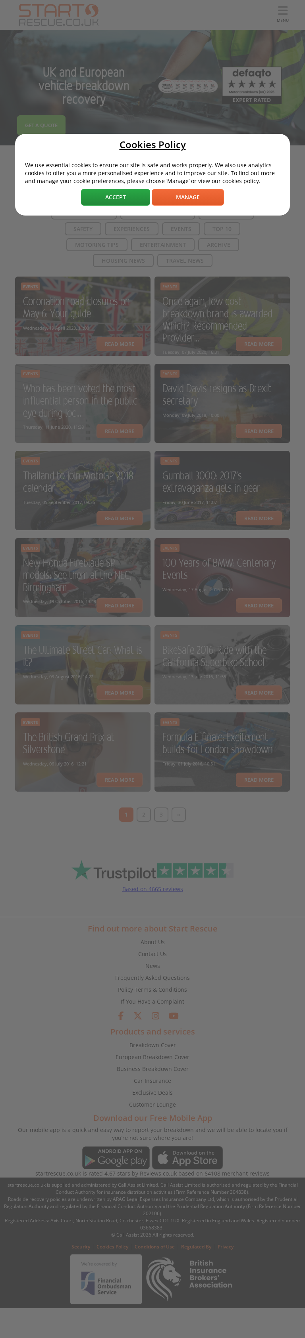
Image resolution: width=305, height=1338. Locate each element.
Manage (188, 197)
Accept (115, 197)
